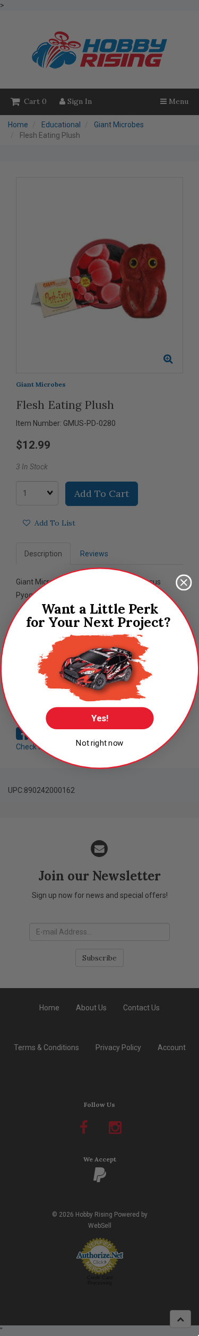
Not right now (99, 742)
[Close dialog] (184, 582)
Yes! (99, 718)
